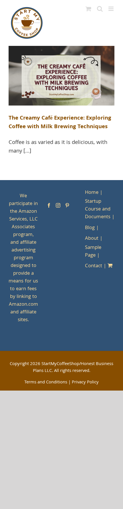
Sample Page (93, 252)
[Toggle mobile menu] (111, 9)
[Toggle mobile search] (100, 9)
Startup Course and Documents (97, 209)
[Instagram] (58, 205)
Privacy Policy (85, 382)
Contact (93, 266)
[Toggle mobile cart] (88, 9)
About (91, 239)
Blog (90, 228)
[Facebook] (49, 205)
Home (91, 193)
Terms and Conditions (45, 382)
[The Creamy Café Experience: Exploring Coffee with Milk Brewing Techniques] (61, 76)
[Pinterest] (67, 205)
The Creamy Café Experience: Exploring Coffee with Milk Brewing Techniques (60, 123)
